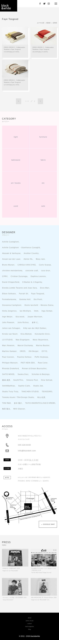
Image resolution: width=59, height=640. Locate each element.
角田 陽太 (6, 409)
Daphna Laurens (38, 276)
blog (29, 629)
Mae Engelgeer (23, 340)
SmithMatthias (8, 386)
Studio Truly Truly (10, 391)
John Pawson (8, 322)
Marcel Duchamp (25, 345)
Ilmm (36, 311)
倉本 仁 (35, 322)
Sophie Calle (24, 386)
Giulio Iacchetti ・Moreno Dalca (38, 305)
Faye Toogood (37, 294)
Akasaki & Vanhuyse (11, 253)
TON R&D (6, 403)
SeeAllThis (18, 380)
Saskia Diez (23, 374)
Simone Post (32, 380)
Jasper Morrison (34, 317)
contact (29, 623)
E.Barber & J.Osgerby (32, 282)
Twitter (44, 3)
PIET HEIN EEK (28, 363)
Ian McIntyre (25, 311)
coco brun (45, 270)
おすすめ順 (40, 23)
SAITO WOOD (8, 374)
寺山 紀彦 (41, 397)
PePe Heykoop (41, 357)
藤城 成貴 (6, 380)
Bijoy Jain (40, 259)
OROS (22, 351)
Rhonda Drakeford (10, 368)
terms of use (29, 620)
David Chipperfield (10, 282)
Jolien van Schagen (11, 328)
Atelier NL (28, 259)
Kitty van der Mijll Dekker (34, 328)
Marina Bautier (43, 345)
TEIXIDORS (47, 391)
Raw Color (43, 363)
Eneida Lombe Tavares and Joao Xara (19, 288)
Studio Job (38, 386)
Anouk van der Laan (11, 259)
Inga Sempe (47, 311)
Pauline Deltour (24, 357)
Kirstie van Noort (9, 334)
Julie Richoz (23, 322)
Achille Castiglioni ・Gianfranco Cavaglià (21, 247)
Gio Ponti (38, 299)
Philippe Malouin (10, 363)
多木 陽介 (18, 403)
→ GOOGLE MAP (48, 524)
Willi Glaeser (19, 409)
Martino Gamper (9, 351)
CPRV (5, 276)
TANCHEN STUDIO (30, 391)
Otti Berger (34, 351)
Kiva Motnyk (26, 334)
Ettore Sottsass (9, 294)
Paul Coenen (8, 357)
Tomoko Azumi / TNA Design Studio (18, 397)
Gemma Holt (25, 299)
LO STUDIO (7, 340)
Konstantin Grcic (42, 334)
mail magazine (29, 626)
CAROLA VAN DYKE (27, 265)
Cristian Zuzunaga (19, 276)
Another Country (31, 253)
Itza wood (20, 317)
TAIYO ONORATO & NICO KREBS (40, 403)
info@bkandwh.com (27, 451)
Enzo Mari (44, 288)
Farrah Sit (23, 294)
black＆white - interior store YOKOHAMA (8, 6)
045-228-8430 (24, 445)
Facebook (40, 3)
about (29, 618)
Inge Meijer (7, 317)
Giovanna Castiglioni (11, 305)
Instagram (48, 3)
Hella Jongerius (9, 311)
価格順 (48, 23)
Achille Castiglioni (10, 242)
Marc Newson (8, 345)
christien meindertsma (12, 270)
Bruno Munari (8, 265)
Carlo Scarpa (45, 265)
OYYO (44, 351)
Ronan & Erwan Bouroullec (34, 368)
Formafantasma (9, 299)
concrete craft (31, 270)
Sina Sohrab (46, 380)
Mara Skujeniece (40, 340)
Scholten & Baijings (41, 374)
